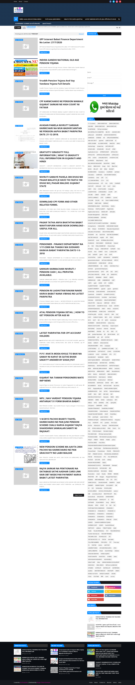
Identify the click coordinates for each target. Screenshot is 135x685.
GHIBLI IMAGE (102, 263)
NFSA (117, 397)
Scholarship (99, 488)
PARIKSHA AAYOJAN (93, 420)
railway (109, 459)
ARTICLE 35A (114, 152)
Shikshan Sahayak (92, 499)
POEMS (108, 440)
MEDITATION (91, 371)
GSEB (99, 280)
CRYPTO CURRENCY (93, 197)
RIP (97, 477)
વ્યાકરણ (112, 576)
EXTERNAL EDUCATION (107, 240)
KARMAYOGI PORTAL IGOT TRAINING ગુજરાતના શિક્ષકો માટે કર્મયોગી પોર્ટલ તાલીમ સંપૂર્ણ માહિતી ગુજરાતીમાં (108, 634)
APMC (113, 149)
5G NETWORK (91, 129)
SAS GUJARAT (109, 485)
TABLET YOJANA (107, 528)
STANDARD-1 (110, 508)
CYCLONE (90, 200)
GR (108, 274)
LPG (110, 354)
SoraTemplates (24, 682)
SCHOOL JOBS (107, 488)
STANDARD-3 (100, 514)
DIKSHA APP (104, 212)
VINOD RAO (91, 565)
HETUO (113, 303)
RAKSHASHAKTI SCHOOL (94, 465)
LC (99, 348)
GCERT (99, 257)
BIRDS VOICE (97, 166)
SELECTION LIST (108, 494)
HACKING (104, 297)
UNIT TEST (107, 545)
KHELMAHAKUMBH (93, 345)
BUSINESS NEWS (92, 172)
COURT (110, 192)
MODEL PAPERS (92, 380)
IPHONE (99, 331)
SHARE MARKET (110, 497)
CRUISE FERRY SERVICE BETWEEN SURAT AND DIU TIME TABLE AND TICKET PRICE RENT (107, 673)
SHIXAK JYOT (102, 499)
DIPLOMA (112, 212)
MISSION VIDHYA (92, 377)
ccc (106, 177)
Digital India (110, 209)
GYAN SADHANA (100, 291)
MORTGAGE (100, 383)
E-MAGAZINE (101, 226)
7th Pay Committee (102, 129)
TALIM (89, 531)
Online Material (104, 411)
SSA (110, 505)
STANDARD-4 (109, 514)
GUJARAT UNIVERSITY (93, 289)
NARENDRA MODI (92, 391)
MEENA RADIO (100, 371)
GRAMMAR (98, 277)
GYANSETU (99, 294)
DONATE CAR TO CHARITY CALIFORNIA (98, 223)
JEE (105, 334)
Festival (116, 243)
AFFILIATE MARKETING (112, 138)
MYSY (89, 388)
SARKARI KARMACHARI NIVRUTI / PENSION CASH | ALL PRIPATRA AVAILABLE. (57, 271)
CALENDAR (109, 172)
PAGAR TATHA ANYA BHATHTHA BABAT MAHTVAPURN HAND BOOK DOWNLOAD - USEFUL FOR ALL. (61, 225)
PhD (89, 431)
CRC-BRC (90, 194)
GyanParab (91, 294)
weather (90, 571)
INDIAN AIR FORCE (101, 323)
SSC (114, 505)
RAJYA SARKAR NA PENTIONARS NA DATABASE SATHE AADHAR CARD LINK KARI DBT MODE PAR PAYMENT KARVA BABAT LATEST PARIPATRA (60, 473)
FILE (93, 246)
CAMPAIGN (99, 175)
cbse (97, 177)
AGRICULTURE (109, 140)
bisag (103, 166)
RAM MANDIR (106, 465)
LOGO (97, 354)
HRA (113, 314)
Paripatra (117, 420)
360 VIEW (90, 126)
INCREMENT (91, 323)
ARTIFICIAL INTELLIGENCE (103, 155)
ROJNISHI (90, 479)
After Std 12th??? (92, 140)
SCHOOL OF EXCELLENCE (105, 491)
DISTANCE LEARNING (93, 217)
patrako (107, 422)
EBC (89, 229)
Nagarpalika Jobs (97, 388)
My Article (116, 385)
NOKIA (102, 400)
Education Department (113, 229)
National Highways (114, 391)
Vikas (98, 562)
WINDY (117, 571)
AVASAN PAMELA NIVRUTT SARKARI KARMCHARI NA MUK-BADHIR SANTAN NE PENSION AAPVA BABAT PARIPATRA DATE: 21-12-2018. (60, 130)
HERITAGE (106, 303)
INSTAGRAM (91, 328)
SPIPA (96, 505)
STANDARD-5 (91, 516)
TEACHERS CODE (92, 536)
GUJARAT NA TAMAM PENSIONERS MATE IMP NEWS (61, 379)
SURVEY (101, 525)
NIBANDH (90, 400)
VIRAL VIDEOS (100, 565)
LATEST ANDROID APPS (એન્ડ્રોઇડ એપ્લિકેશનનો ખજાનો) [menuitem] (100, 19)
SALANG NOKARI (103, 482)
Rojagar (102, 477)
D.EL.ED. (97, 200)
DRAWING (113, 223)
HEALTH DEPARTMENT (110, 300)
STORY (115, 519)
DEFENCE (106, 203)
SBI (116, 485)
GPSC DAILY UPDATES (93, 274)
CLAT (109, 186)
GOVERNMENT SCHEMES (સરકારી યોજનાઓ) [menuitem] (27, 23)
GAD (89, 254)
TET (110, 536)
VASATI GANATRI (92, 556)
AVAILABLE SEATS (103, 157)
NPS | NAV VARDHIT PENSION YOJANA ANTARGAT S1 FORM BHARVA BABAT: (60, 400)
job (98, 337)
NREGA (90, 402)
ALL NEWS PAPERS (102, 143)
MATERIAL (111, 363)
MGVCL (95, 374)
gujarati (103, 289)
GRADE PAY (114, 274)
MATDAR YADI (103, 363)
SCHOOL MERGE (92, 491)
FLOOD (90, 251)
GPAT (102, 271)
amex (119, 682)
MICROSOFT (102, 374)
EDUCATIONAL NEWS (108, 232)
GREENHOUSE (91, 280)
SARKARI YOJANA (99, 485)
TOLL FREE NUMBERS (93, 542)
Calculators (101, 172)
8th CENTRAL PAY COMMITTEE (96, 132)
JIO (118, 334)
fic (88, 246)
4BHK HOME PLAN (111, 126)
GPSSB (103, 274)
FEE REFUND (108, 243)
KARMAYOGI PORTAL (93, 340)
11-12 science (91, 123)
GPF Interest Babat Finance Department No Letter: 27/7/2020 (61, 41)
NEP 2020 (105, 394)
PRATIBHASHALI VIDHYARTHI (110, 448)
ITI (116, 331)
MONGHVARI (91, 383)
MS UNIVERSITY (92, 385)
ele (96, 234)
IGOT (94, 320)
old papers (91, 405)
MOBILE (110, 377)
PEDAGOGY (97, 425)
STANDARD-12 (111, 511)
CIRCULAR (98, 186)
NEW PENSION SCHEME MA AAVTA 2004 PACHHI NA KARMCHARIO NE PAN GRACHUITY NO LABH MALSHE (60, 449)
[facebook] (110, 1)
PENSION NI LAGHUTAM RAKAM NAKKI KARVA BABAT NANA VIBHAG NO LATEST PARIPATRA (61, 293)
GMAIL (106, 266)
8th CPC (108, 132)
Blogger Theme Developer (43, 682)
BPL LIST (96, 169)
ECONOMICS (101, 229)
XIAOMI (113, 573)
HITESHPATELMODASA (94, 308)
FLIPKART (113, 249)
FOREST (100, 251)
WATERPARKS (115, 568)
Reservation (91, 474)
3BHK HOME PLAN (100, 126)
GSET (113, 280)
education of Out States (94, 232)
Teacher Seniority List (93, 534)
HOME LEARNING (92, 311)
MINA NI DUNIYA (112, 374)
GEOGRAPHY (106, 257)
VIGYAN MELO (107, 559)
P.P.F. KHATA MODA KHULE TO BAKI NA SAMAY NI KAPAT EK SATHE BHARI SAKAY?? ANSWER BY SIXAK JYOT (60, 356)
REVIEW (109, 474)
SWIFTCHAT (91, 528)
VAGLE (101, 551)
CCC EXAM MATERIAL (93, 180)
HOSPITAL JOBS (92, 314)
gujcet (109, 289)
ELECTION (102, 234)
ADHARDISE (99, 135)
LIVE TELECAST (101, 351)
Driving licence (92, 226)
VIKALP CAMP (91, 562)
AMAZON (112, 143)
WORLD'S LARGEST (104, 573)
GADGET (95, 254)
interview (112, 328)
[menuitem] (16, 19)
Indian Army (111, 323)
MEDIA (110, 368)
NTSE (95, 402)
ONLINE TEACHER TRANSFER (95, 414)
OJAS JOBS (113, 402)
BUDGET (111, 169)
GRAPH (111, 277)
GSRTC (90, 283)
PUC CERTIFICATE (112, 457)
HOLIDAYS (115, 308)
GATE (110, 254)
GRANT (105, 277)
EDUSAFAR (91, 234)
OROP (106, 414)
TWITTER (94, 545)
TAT (107, 531)
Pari (111, 417)
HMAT (103, 308)
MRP (117, 383)
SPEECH (113, 502)
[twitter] (113, 1)
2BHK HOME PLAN (114, 123)
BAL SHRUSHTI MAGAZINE (94, 163)
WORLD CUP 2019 (92, 573)
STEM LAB (108, 519)
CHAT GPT (90, 186)
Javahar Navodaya (97, 334)
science (116, 491)
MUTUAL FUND (107, 385)
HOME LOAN (102, 311)
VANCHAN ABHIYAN (93, 553)
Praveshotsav (101, 451)
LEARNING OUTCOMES (108, 348)
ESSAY (111, 237)
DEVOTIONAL (105, 206)
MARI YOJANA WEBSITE (94, 360)
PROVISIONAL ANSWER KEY (111, 454)
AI (115, 140)
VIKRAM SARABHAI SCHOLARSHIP (110, 562)
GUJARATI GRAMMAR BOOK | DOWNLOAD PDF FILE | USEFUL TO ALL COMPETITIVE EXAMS (108, 664)
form (106, 251)
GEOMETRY (115, 257)
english (102, 237)
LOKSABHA (104, 354)
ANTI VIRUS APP (110, 146)
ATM (89, 157)
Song (107, 502)
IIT (102, 320)
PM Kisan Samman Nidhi (105, 434)
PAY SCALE (114, 422)
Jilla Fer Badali (111, 334)
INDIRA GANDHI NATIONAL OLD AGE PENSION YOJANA (59, 61)
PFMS (109, 428)
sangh (118, 482)
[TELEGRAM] (113, 599)
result (98, 474)
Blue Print (114, 166)
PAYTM (90, 425)
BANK (113, 163)
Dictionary (90, 209)
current (115, 197)
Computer (111, 189)
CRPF (109, 194)
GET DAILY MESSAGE (107, 260)
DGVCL (113, 206)
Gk (101, 266)
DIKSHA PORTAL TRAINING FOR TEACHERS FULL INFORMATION (108, 618)
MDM (89, 368)
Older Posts (78, 495)
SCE (93, 488)
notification (110, 400)
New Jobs (106, 397)
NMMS (97, 400)
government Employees (101, 269)
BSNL (105, 169)
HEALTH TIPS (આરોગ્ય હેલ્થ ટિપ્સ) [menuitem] (73, 19)
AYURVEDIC (91, 160)
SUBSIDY (90, 522)
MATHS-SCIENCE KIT (102, 365)
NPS (116, 400)
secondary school (97, 494)
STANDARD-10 (92, 511)
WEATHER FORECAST (100, 571)
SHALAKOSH (100, 497)
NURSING (101, 402)
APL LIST (108, 149)
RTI (111, 479)
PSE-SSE (90, 457)
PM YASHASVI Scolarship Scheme (108, 437)
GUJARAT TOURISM (104, 286)
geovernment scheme (93, 260)
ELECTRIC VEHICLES (93, 237)
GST (105, 283)
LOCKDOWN (116, 351)
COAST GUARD (102, 189)
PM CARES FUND (92, 434)
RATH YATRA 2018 (93, 468)
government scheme (93, 271)
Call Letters (91, 175)
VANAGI (117, 551)
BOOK (89, 169)
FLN (119, 249)
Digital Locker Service (93, 212)
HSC (117, 314)
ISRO (112, 331)
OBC (107, 402)
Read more (43, 52)
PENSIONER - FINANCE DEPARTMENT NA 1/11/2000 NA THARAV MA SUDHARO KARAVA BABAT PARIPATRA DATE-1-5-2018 (61, 249)
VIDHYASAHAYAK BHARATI (95, 559)
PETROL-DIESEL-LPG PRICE (98, 428)
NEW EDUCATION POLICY (94, 397)
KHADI (89, 343)
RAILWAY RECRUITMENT (94, 462)
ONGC (105, 405)
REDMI (110, 471)
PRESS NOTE (116, 451)
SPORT (102, 505)
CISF (104, 186)
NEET (100, 394)
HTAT (89, 317)
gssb (95, 283)
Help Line (99, 303)
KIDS (101, 345)
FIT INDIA (90, 249)
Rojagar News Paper (111, 477)
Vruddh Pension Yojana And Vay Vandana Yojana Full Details (57, 82)
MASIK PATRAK (116, 360)
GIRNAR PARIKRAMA (93, 266)
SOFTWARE (91, 502)
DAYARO (90, 203)
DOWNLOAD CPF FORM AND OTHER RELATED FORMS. (58, 203)
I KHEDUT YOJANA (98, 317)
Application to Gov (93, 152)
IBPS (106, 317)
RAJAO (104, 462)
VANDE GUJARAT (105, 553)
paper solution (104, 417)
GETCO (116, 260)
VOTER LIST (98, 568)
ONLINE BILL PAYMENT (107, 408)
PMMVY (96, 440)
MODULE (110, 380)
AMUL (118, 143)
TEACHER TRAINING (106, 534)
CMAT (89, 189)
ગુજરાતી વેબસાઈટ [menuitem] (46, 23)
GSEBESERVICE (106, 280)
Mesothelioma (115, 371)
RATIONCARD (103, 468)
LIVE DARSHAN (92, 351)
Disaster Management (94, 214)
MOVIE (107, 383)
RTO (116, 479)
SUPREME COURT (92, 525)
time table (110, 539)
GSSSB (100, 283)
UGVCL (100, 545)
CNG (94, 189)
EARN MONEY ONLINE (112, 226)
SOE (112, 499)
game (101, 254)
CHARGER (117, 183)
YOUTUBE (96, 576)
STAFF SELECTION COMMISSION (96, 508)
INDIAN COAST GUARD (94, 326)
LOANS (109, 351)
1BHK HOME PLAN (102, 123)
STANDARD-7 (109, 516)
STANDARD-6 (100, 516)
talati (115, 528)
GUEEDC (110, 283)
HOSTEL (100, 314)
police (113, 440)
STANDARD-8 (91, 519)
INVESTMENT (91, 331)
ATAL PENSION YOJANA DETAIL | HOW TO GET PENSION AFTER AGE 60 (61, 314)
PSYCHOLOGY (97, 457)
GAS (106, 254)
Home (15, 1)
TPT (110, 542)
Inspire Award (114, 326)
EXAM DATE (91, 240)
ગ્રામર (106, 576)
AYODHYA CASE (114, 157)
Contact (26, 1)
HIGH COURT (91, 306)
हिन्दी (102, 576)
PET (89, 428)
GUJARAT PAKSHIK (92, 286)
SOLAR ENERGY (100, 502)
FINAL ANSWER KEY (101, 246)
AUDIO (94, 157)
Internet (106, 328)
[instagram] (117, 1)
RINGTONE (91, 477)
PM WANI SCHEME (92, 437)
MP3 (112, 383)
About (20, 1)
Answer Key (100, 146)
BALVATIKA (106, 163)
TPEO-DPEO (104, 542)
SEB (89, 494)
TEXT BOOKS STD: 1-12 (94, 539)
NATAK (105, 391)
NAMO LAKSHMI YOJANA (110, 388)
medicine (117, 368)
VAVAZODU (102, 556)
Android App (91, 146)
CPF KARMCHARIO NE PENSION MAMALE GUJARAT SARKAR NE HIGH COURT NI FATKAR (61, 104)
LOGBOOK (91, 354)
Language (107, 345)
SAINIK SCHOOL (92, 482)
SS (106, 505)
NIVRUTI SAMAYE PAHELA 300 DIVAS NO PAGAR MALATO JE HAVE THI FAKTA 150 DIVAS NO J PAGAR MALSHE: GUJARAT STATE (61, 181)
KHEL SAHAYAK (104, 343)
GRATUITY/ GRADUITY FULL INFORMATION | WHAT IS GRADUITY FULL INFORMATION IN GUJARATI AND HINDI (60, 157)
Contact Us (102, 682)
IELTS (89, 320)
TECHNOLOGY (102, 536)
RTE (107, 479)
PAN (89, 417)
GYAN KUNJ (91, 291)
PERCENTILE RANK (113, 425)
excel (97, 240)
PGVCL (114, 428)
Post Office (102, 442)
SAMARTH (111, 482)
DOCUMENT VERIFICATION (95, 220)
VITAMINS (90, 568)
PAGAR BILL (113, 414)
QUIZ (103, 459)
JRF (102, 337)
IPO (108, 331)
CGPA (111, 183)
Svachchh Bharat (109, 525)
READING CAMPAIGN (93, 471)
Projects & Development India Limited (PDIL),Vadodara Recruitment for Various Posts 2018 (71, 660)
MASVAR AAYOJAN (93, 363)
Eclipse (94, 229)
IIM (98, 320)
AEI (104, 138)
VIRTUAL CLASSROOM (111, 565)
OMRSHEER (99, 405)
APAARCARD (100, 149)
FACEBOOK (91, 243)
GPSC (116, 271)
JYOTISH (107, 337)
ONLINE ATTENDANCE (93, 408)
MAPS (107, 357)
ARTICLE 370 (91, 155)
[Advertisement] (104, 50)
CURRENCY (108, 197)
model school (101, 380)
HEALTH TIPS (91, 303)
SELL (115, 494)
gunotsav (115, 289)
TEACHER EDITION (115, 531)
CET (102, 183)
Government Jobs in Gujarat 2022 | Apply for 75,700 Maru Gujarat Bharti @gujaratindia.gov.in (71, 651)
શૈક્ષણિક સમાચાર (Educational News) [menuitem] (30, 19)
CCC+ (102, 180)
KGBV (116, 340)
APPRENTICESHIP (104, 152)
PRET (89, 454)
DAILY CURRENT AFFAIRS (112, 200)
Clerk (114, 186)
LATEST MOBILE (92, 348)
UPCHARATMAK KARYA (105, 548)
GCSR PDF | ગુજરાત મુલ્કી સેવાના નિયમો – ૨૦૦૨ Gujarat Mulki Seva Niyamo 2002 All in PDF (108, 625)
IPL (104, 331)
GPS (112, 271)
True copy (116, 542)
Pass (89, 422)
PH (119, 428)
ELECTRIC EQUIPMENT (112, 234)
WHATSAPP (110, 571)
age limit (101, 140)
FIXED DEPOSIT (104, 249)
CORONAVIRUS (102, 192)
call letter (117, 172)
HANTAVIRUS (98, 300)
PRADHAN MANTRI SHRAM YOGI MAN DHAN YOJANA (101, 445)
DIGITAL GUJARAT (100, 209)
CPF (116, 192)
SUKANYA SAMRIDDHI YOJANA (102, 522)
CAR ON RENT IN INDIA (110, 175)
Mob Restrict (102, 377)
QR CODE (97, 459)
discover (109, 682)
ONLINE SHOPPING (115, 411)
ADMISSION (91, 138)
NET (112, 394)
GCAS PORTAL (91, 257)
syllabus (98, 528)
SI (108, 499)
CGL (106, 183)
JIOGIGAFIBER (91, 337)
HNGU (109, 308)
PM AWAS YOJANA (108, 431)
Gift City (110, 263)
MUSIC (99, 385)
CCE (107, 180)
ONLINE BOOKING (93, 411)
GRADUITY (91, 277)
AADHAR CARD (116, 132)
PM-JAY (90, 440)
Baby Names (99, 160)
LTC (115, 354)
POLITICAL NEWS (92, 442)
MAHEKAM (100, 357)
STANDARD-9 (100, 519)
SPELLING (90, 505)
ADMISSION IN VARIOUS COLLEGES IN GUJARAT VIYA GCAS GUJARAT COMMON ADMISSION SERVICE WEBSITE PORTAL (67, 27)
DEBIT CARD (98, 203)
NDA (95, 394)
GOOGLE (90, 269)
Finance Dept (111, 246)
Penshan (104, 425)
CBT (102, 177)
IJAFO (106, 320)
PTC (105, 457)
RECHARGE (104, 471)
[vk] (113, 595)
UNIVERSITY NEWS (92, 548)
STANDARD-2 (91, 514)
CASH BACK (91, 177)
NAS (100, 391)
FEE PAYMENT (99, 243)
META (89, 374)
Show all (81, 34)
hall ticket (90, 300)
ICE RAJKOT (117, 317)
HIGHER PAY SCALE (102, 306)
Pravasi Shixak (91, 451)
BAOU (89, 166)
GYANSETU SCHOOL (109, 294)
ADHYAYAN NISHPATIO (110, 135)
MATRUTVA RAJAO (114, 365)
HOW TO (107, 314)
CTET (102, 197)
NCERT (90, 394)
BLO (109, 166)
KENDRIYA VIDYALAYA (106, 340)
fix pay (97, 249)
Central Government (93, 183)
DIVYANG (103, 217)
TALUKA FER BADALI (99, 531)
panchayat (95, 417)
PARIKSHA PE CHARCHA (107, 420)
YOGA (89, 576)
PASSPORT (95, 422)
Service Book (91, 497)
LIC (116, 348)
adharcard (91, 135)
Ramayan (114, 465)
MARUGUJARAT (106, 360)
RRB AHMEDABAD (99, 479)
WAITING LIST (106, 568)
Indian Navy (105, 326)
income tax (113, 320)
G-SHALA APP (113, 251)
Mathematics (91, 365)
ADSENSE (98, 138)
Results (104, 474)
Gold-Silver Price (114, 266)
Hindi (110, 306)
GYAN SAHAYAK (111, 291)
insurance (99, 328)
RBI (110, 468)
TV (88, 545)
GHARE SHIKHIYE (92, 263)
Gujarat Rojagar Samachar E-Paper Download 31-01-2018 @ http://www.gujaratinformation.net (70, 669)
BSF (101, 169)
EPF (107, 237)
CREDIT (97, 194)
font (95, 251)
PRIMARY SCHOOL (97, 454)
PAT (101, 422)
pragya (90, 448)
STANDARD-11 (101, 511)
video (115, 556)
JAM (89, 334)
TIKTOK (104, 539)
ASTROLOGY (115, 155)
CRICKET (103, 194)
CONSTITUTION (92, 192)
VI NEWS (109, 556)
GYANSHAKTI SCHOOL (94, 297)
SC (88, 488)
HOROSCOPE (111, 311)
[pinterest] (120, 1)
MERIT (108, 371)
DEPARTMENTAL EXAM (94, 206)
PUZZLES (90, 459)
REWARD (116, 474)
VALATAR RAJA (108, 551)
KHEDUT (96, 343)
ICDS (110, 317)
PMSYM (102, 440)
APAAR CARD (91, 149)
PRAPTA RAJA (97, 448)
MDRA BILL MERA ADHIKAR (100, 368)
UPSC (115, 548)
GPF (107, 271)
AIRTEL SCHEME (92, 143)
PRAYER (109, 451)
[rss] (113, 591)
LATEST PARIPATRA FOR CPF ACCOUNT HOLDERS (60, 334)
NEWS (112, 397)
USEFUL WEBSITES (92, 551)
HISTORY (116, 306)
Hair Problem (112, 297)
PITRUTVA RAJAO (97, 431)
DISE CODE (104, 214)
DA (102, 200)
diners (115, 682)
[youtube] (95, 599)
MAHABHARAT (92, 357)
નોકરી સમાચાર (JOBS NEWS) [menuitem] (52, 19)
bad (106, 160)
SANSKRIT (90, 485)
